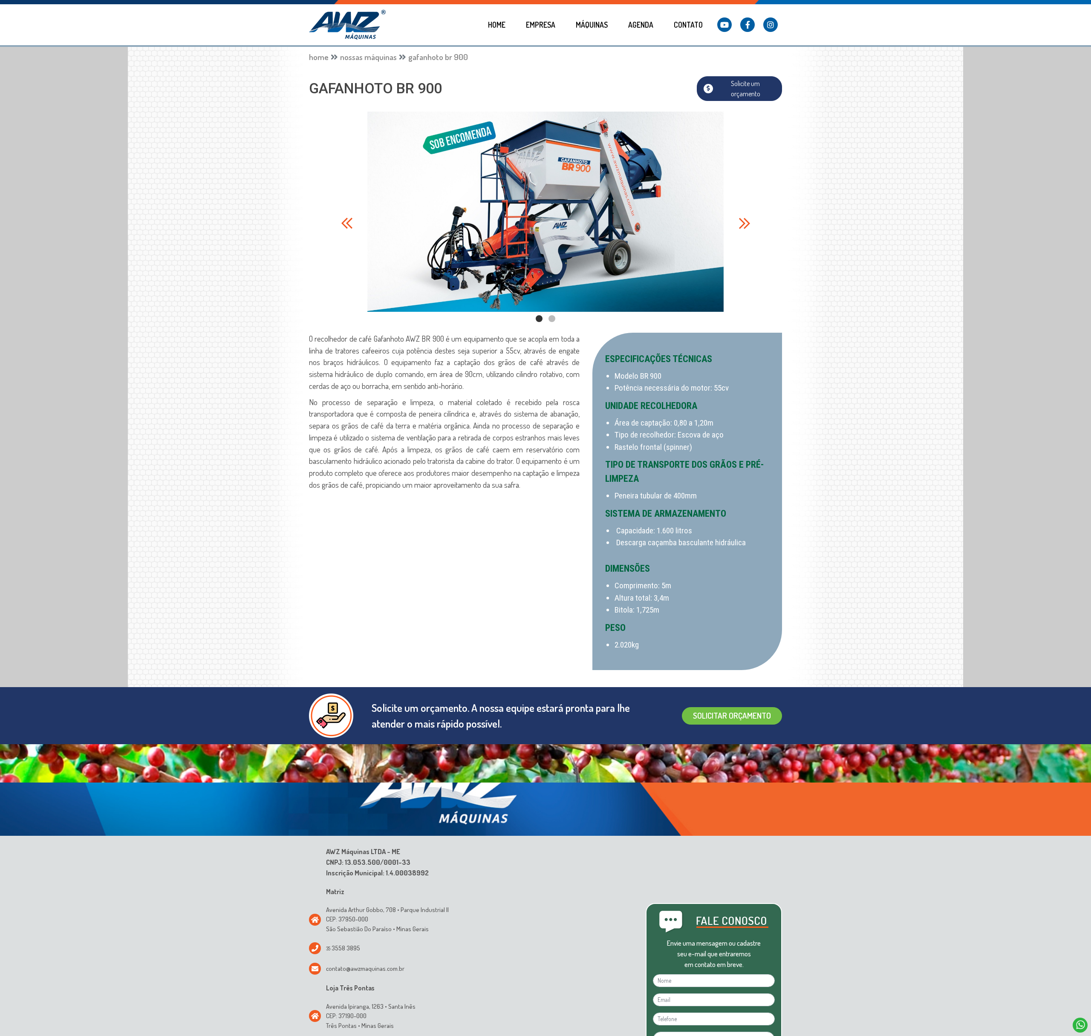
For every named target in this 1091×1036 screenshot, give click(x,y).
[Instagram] (770, 24)
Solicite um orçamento (745, 71)
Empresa (540, 24)
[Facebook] (747, 24)
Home (496, 24)
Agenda (640, 24)
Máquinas (592, 24)
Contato (688, 24)
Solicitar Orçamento (732, 698)
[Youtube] (724, 24)
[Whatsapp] (1080, 1025)
